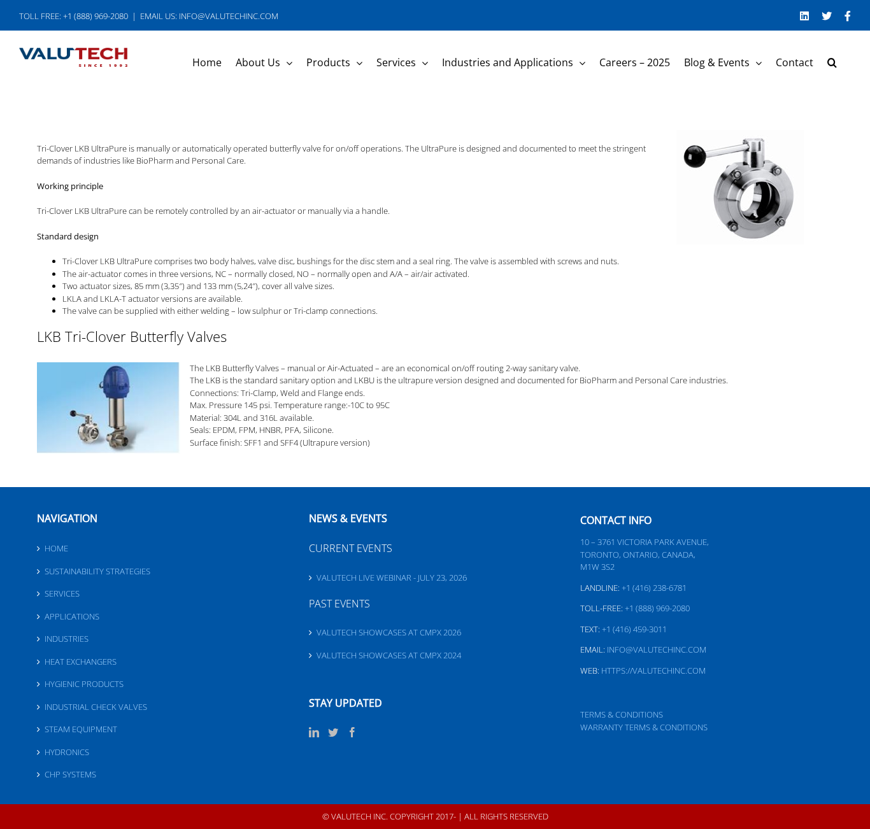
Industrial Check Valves (96, 706)
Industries (67, 638)
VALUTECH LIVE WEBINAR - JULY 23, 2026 (392, 577)
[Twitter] (333, 732)
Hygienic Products (84, 684)
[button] (832, 62)
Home (56, 548)
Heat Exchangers (81, 661)
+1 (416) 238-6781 (654, 587)
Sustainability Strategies (97, 571)
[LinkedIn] (314, 732)
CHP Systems (70, 774)
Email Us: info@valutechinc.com (209, 16)
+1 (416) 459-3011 (634, 629)
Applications (72, 616)
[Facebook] (352, 732)
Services (62, 593)
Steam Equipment (81, 729)
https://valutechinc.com (653, 670)
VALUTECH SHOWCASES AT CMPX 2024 (389, 655)
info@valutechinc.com (656, 649)
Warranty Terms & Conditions (644, 727)
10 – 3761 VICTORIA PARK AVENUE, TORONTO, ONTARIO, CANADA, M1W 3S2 (644, 554)
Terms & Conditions (621, 714)
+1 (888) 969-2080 (657, 608)
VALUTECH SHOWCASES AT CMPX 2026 (389, 632)
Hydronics (67, 752)
